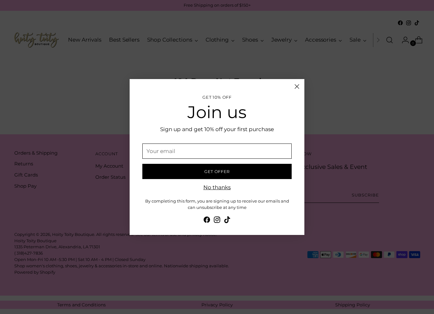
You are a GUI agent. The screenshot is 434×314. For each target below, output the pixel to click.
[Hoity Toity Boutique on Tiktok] (227, 221)
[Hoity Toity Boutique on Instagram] (217, 221)
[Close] (297, 86)
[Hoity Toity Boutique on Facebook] (207, 221)
